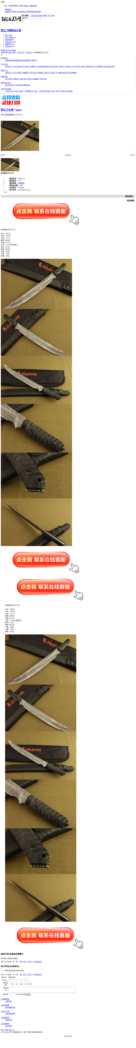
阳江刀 (11, 1030)
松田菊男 (21, 183)
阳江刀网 (8, 35)
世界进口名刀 (6, 83)
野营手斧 (89, 66)
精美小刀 (4, 70)
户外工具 (58, 91)
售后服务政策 (10, 1007)
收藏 (2, 2)
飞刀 (49, 15)
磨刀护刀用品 (68, 91)
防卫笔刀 (33, 73)
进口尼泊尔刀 (10, 85)
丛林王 (40, 15)
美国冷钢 (26, 85)
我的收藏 (30, 12)
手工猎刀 (77, 66)
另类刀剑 (43, 79)
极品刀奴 (48, 66)
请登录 (25, 6)
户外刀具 (20, 52)
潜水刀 (61, 66)
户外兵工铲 (9, 91)
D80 (35, 15)
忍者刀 (83, 66)
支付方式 (6, 1011)
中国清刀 (15, 79)
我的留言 (23, 12)
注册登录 (8, 1001)
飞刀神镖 (58, 73)
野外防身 (4, 58)
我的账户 (8, 9)
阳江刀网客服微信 (7, 114)
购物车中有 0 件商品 (8, 50)
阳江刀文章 (7, 109)
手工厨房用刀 (99, 66)
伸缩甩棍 (15, 60)
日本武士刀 (9, 42)
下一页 (33, 962)
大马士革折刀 (17, 73)
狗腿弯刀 (8, 44)
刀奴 (32, 15)
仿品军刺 (41, 66)
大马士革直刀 (17, 66)
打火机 (52, 91)
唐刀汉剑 (8, 79)
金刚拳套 (73, 73)
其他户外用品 (6, 89)
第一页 (22, 962)
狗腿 (45, 15)
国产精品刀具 (109, 66)
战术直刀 (8, 66)
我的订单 (15, 12)
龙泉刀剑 (23, 79)
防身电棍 (8, 40)
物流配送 (6, 1017)
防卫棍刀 (55, 66)
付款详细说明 (10, 1014)
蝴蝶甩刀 (26, 73)
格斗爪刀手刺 (50, 73)
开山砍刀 (29, 52)
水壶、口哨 (38, 91)
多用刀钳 (66, 73)
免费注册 (32, 6)
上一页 (28, 962)
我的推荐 (37, 12)
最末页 (39, 962)
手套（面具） (19, 91)
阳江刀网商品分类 (11, 30)
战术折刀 (8, 73)
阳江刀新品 (9, 37)
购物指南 (6, 999)
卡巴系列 (19, 85)
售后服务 (6, 1005)
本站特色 (8, 1026)
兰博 (52, 15)
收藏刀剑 (4, 77)
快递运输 (8, 1020)
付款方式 (8, 46)
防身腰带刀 (29, 91)
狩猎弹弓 (33, 60)
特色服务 (6, 1024)
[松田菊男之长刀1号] (20, 153)
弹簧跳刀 (41, 73)
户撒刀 (29, 79)
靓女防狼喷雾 (25, 60)
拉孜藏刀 (35, 79)
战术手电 (46, 91)
